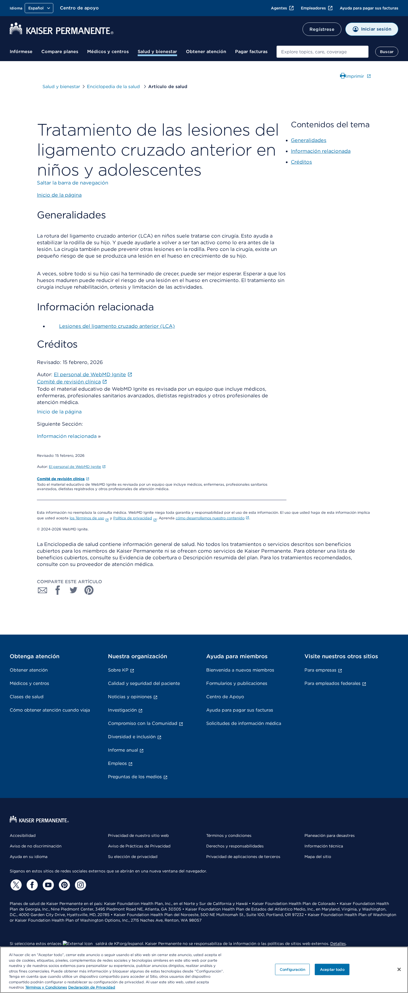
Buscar (387, 51)
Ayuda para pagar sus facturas (369, 8)
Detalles (338, 943)
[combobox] (322, 52)
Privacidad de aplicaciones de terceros (243, 856)
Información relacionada (67, 436)
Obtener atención (206, 51)
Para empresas (320, 670)
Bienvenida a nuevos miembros (240, 670)
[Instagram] (79, 884)
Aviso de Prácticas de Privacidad (139, 846)
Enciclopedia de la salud (114, 86)
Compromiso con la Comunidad (142, 723)
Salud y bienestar (157, 51)
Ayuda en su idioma (28, 856)
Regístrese (321, 29)
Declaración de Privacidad (91, 987)
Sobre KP (118, 670)
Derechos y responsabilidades (235, 846)
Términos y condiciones (228, 835)
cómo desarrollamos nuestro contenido (210, 518)
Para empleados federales (332, 683)
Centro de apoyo (79, 8)
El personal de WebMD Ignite (75, 467)
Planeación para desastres (329, 835)
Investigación (122, 710)
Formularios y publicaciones (236, 683)
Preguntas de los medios (135, 776)
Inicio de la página (59, 412)
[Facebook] (31, 884)
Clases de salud (27, 696)
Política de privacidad (132, 518)
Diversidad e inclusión (132, 736)
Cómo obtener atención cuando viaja (50, 710)
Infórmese (21, 51)
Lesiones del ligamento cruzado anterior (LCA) (117, 326)
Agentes (279, 8)
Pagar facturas (251, 51)
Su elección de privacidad (132, 856)
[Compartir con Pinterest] (89, 590)
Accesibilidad (23, 835)
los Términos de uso (87, 518)
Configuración (292, 969)
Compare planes (59, 51)
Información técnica (323, 846)
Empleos (117, 763)
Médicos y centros (108, 51)
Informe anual (123, 750)
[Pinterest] (63, 884)
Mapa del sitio (317, 856)
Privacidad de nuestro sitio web (138, 835)
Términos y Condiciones (46, 987)
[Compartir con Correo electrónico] (42, 590)
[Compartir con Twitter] (73, 590)
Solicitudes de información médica (243, 723)
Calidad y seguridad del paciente (144, 683)
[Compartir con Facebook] (58, 590)
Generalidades (308, 140)
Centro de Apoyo (225, 696)
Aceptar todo (332, 969)
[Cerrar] (399, 969)
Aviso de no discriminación (36, 846)
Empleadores (313, 8)
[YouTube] (47, 884)
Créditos (301, 162)
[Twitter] (15, 884)
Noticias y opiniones (130, 696)
